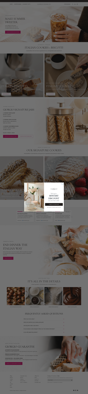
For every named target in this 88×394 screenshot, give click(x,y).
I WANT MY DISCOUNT (54, 204)
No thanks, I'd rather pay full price (54, 207)
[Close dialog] (62, 184)
